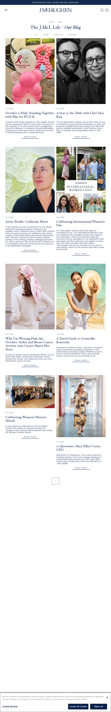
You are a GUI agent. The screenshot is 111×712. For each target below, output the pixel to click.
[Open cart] (106, 10)
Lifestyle (58, 35)
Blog (60, 22)
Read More (30, 137)
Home (51, 22)
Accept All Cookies (78, 706)
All (36, 35)
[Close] (107, 697)
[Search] (101, 10)
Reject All (98, 706)
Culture (72, 35)
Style (46, 35)
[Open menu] (6, 10)
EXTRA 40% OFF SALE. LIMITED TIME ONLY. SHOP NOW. (55, 2)
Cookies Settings (10, 706)
